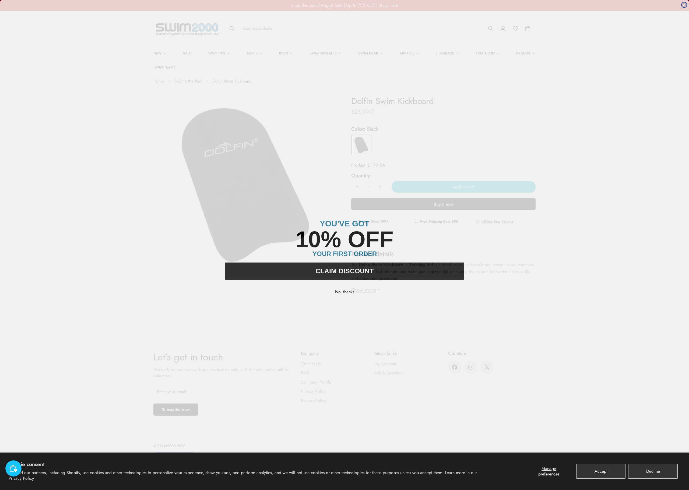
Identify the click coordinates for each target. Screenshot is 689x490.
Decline (653, 471)
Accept (601, 471)
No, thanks (344, 292)
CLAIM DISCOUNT (344, 271)
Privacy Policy (21, 478)
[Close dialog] (684, 5)
